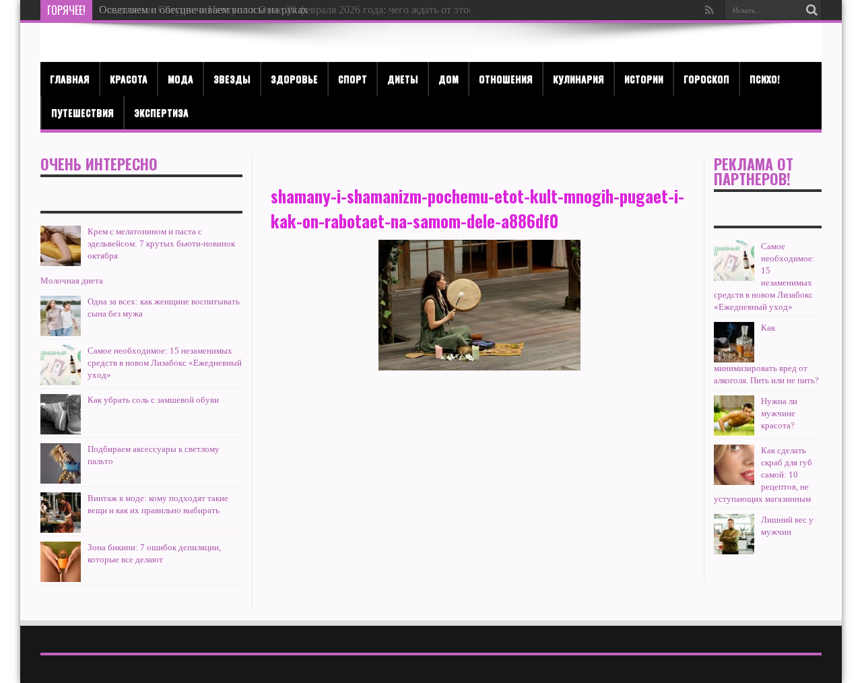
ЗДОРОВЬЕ (294, 78)
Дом (448, 78)
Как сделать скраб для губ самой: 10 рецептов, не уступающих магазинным (763, 474)
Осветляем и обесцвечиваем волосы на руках (203, 9)
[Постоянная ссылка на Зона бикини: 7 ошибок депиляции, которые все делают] (60, 562)
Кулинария (578, 78)
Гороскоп (706, 78)
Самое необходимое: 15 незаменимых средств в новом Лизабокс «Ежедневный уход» (165, 363)
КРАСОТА (128, 78)
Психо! (765, 78)
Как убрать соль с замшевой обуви (153, 400)
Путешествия (82, 112)
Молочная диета (71, 280)
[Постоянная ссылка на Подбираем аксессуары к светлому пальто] (60, 463)
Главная (70, 78)
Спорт (352, 78)
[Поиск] (811, 10)
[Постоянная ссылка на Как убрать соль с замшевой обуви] (60, 414)
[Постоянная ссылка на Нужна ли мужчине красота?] (734, 415)
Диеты (402, 78)
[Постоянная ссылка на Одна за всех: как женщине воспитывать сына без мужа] (60, 316)
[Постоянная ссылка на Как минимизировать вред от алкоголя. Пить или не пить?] (734, 342)
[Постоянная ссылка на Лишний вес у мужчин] (734, 534)
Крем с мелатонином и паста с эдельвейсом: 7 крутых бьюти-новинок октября (161, 243)
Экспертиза (161, 112)
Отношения (506, 78)
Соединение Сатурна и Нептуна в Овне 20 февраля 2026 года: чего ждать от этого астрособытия (322, 9)
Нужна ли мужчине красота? (779, 413)
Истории (643, 78)
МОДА (180, 78)
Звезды (232, 78)
